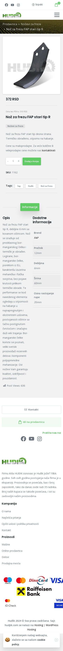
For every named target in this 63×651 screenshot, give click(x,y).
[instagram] (18, 5)
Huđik (30, 186)
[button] (55, 42)
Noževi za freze (31, 24)
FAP (36, 237)
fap (19, 186)
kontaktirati (48, 150)
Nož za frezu (46, 186)
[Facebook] (6, 5)
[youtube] (12, 5)
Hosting (38, 625)
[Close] (56, 640)
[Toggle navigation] (56, 15)
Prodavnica (10, 24)
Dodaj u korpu (32, 161)
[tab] (29, 207)
